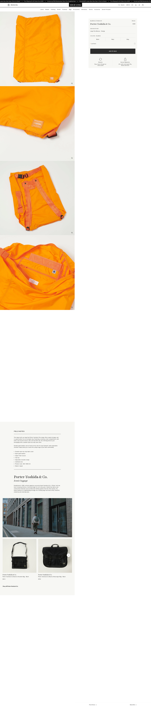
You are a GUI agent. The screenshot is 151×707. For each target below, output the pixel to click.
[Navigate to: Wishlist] (132, 5)
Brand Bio (132, 705)
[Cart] (143, 5)
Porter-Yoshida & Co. (100, 24)
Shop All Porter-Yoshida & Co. (10, 586)
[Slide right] (68, 555)
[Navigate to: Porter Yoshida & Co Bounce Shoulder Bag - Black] (19, 559)
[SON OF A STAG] (75, 5)
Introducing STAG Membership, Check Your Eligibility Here (61, 1)
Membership (14, 5)
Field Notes (92, 705)
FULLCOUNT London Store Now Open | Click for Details (93, 1)
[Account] (139, 5)
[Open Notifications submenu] (136, 5)
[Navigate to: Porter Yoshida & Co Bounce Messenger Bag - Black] (55, 559)
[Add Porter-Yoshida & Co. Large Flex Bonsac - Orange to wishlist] (134, 43)
